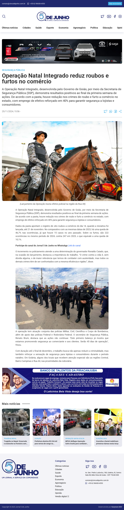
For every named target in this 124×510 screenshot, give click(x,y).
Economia (63, 27)
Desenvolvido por (110, 507)
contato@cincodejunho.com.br (13, 4)
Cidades (27, 27)
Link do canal (74, 245)
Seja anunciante (115, 4)
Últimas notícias (10, 27)
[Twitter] (102, 16)
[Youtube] (109, 16)
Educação (107, 27)
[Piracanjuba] (62, 381)
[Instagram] (120, 16)
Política (94, 27)
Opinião (58, 493)
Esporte (50, 27)
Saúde (38, 27)
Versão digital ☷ (62, 496)
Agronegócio (79, 27)
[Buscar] (4, 16)
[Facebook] (114, 16)
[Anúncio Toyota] (62, 51)
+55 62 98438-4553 (37, 4)
